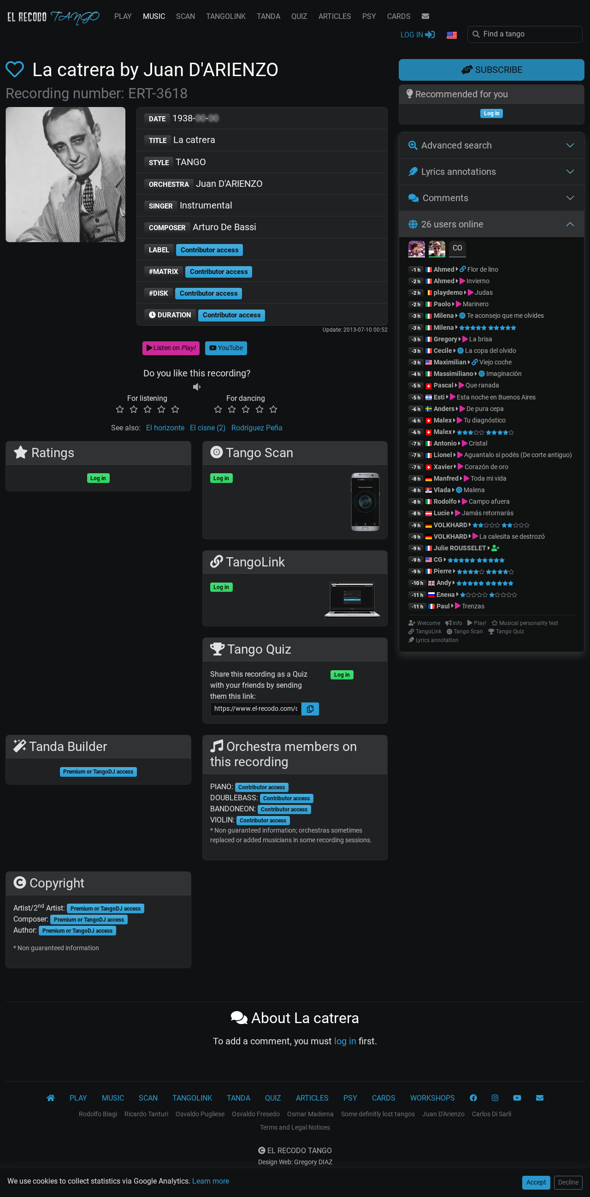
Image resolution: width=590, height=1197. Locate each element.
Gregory (445, 339)
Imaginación (504, 373)
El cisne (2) (208, 427)
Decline (568, 1182)
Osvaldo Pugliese (200, 1114)
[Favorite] (17, 70)
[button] (451, 35)
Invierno (477, 281)
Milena (444, 315)
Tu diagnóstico (484, 420)
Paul (443, 606)
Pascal (444, 385)
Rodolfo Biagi (98, 1114)
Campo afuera (488, 501)
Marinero (475, 304)
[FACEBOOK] (473, 1098)
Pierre (443, 571)
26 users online (452, 224)
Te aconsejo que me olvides (505, 315)
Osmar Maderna (310, 1114)
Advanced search (456, 145)
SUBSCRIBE (497, 69)
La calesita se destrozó (511, 536)
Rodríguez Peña (257, 427)
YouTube (230, 347)
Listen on (173, 347)
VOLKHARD (450, 525)
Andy (444, 582)
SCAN (185, 16)
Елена (446, 594)
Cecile (443, 350)
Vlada (442, 490)
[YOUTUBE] (517, 1098)
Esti (439, 397)
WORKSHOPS (432, 1098)
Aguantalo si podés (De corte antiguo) (517, 455)
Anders (444, 408)
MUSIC (154, 16)
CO (457, 248)
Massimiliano (453, 373)
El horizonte (165, 427)
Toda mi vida (488, 478)
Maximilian (450, 362)
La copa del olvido (490, 350)
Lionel (444, 455)
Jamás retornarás (486, 513)
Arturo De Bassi (202, 226)
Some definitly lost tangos (378, 1114)
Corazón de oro (485, 466)
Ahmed (444, 269)
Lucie (442, 513)
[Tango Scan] (463, 315)
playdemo (448, 292)
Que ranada (481, 385)
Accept (536, 1182)
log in (345, 1041)
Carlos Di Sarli (491, 1114)
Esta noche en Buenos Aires (495, 397)
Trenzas (472, 606)
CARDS (399, 16)
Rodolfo (445, 501)
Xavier (444, 466)
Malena (474, 490)
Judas (483, 292)
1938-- (183, 118)
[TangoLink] (463, 269)
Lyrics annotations (458, 171)
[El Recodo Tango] (50, 1098)
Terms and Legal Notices (295, 1127)
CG (438, 559)
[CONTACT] (425, 16)
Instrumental (190, 205)
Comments (445, 197)
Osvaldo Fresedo (256, 1114)
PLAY (123, 16)
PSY (369, 16)
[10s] (197, 387)
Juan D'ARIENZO (206, 183)
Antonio (445, 443)
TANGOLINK (226, 16)
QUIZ (299, 16)
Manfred (446, 478)
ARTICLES (335, 16)
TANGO (177, 161)
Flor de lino (482, 269)
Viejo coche (495, 362)
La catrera (182, 139)
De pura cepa (484, 408)
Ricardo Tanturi (146, 1114)
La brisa (480, 339)
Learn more (210, 1181)
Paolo (442, 304)
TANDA (268, 16)
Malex (443, 420)
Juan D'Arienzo (443, 1114)
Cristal (477, 443)
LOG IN (413, 34)
